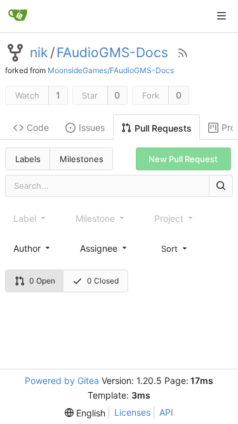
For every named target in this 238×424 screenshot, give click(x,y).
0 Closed (103, 280)
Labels (28, 159)
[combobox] (32, 248)
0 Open (42, 280)
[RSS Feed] (182, 52)
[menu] (175, 247)
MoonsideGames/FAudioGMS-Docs (111, 70)
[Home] (17, 16)
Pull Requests (163, 128)
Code (38, 127)
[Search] (221, 186)
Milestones (81, 159)
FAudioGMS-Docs (112, 52)
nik (39, 52)
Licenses (132, 412)
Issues (92, 127)
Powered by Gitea (62, 380)
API (166, 412)
